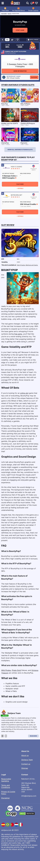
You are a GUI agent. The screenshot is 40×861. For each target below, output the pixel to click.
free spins (18, 334)
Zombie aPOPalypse (28, 123)
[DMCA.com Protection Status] (27, 813)
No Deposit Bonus (18, 10)
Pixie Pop (4, 104)
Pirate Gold (16, 670)
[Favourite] (17, 39)
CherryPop (5, 143)
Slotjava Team (27, 760)
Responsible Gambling (6, 780)
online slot (24, 393)
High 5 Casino (21, 265)
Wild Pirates (6, 670)
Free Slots (5, 10)
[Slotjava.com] (15, 3)
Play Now (34, 77)
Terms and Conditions (5, 786)
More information (20, 71)
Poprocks (24, 143)
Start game (20, 30)
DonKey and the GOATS (9, 123)
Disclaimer (5, 798)
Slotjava (4, 13)
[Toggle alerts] (27, 3)
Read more (33, 736)
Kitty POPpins (25, 104)
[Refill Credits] (7, 39)
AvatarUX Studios (20, 25)
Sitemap (24, 768)
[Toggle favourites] (36, 3)
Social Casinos (33, 10)
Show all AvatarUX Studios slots (20, 149)
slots (9, 13)
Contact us (25, 764)
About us (25, 755)
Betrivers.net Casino (32, 265)
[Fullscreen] (2, 39)
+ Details (20, 188)
